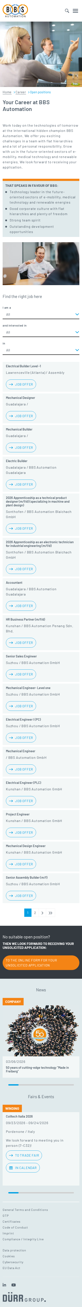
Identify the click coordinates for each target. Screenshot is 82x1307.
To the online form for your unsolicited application (31, 962)
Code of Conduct (15, 1227)
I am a (7, 307)
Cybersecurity (13, 1262)
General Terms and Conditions (25, 1210)
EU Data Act (11, 1268)
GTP (6, 1215)
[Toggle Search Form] (67, 11)
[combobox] (41, 314)
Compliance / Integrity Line (23, 1239)
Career (21, 92)
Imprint (8, 1233)
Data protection (14, 1250)
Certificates (12, 1221)
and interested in (15, 325)
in (4, 343)
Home (7, 92)
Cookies (9, 1256)
